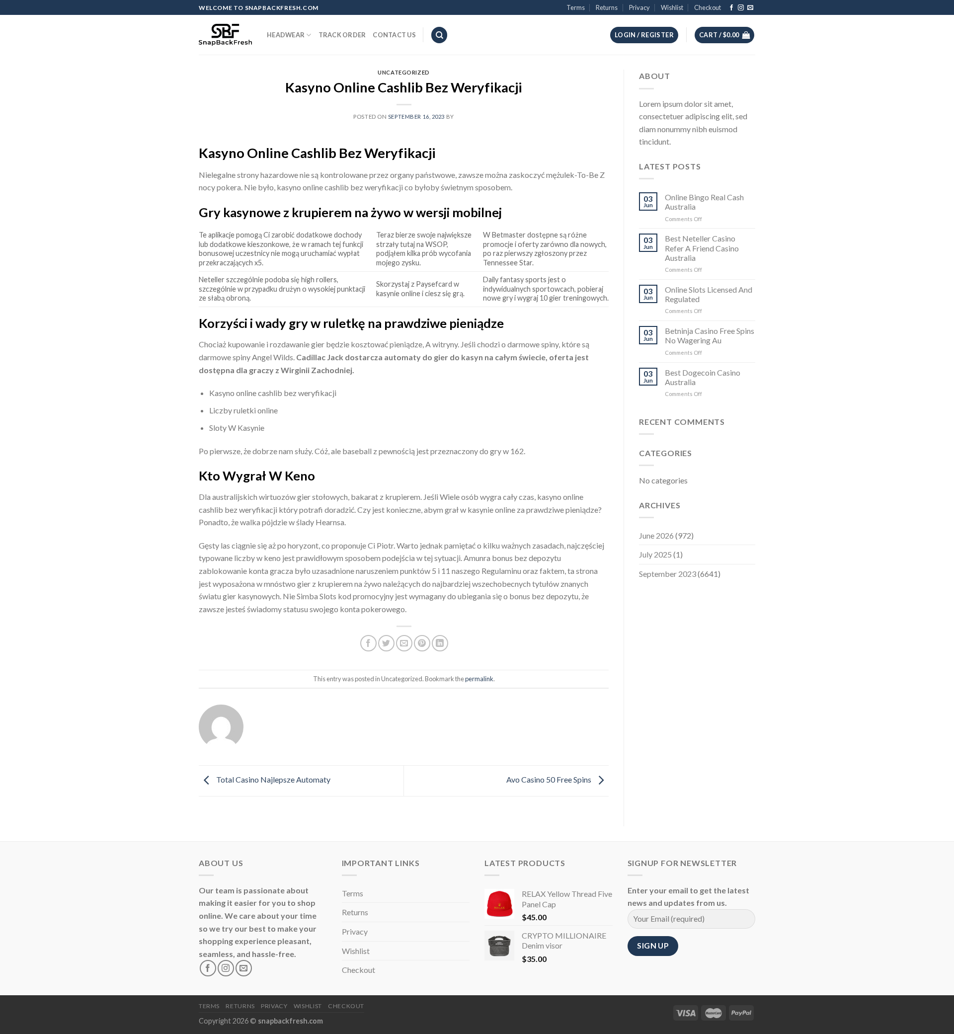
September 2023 (667, 573)
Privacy (639, 7)
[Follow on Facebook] (731, 7)
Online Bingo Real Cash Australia (704, 201)
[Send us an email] (750, 7)
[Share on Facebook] (368, 643)
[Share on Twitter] (386, 643)
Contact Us (394, 35)
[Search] (439, 35)
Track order (342, 35)
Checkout (707, 7)
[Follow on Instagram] (741, 7)
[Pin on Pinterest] (422, 643)
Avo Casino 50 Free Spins (549, 779)
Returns (607, 7)
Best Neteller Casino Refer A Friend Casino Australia (702, 248)
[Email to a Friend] (404, 643)
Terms (575, 7)
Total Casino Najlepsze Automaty (272, 779)
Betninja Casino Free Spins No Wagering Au (709, 335)
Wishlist (672, 7)
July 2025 (655, 554)
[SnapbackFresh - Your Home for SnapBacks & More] (225, 35)
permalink (479, 679)
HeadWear (286, 35)
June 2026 (656, 535)
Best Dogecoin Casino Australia (702, 377)
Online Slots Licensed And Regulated (708, 294)
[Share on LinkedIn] (440, 643)
